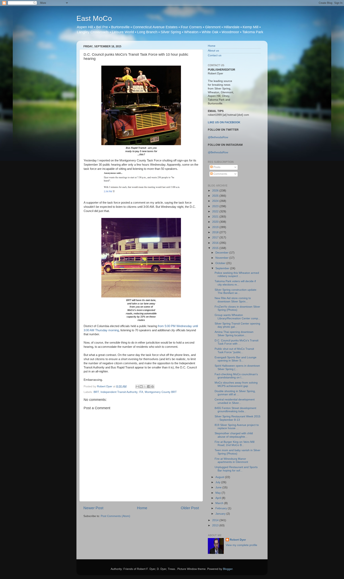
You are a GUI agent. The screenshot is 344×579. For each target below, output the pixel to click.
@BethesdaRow (218, 137)
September (222, 268)
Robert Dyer (238, 539)
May (218, 492)
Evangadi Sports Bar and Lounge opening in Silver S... (235, 359)
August (220, 477)
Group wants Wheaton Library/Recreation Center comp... (237, 317)
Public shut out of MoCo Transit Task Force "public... (234, 350)
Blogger (228, 568)
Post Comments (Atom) (115, 516)
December (222, 252)
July (218, 482)
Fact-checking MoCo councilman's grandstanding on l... (236, 376)
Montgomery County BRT (161, 392)
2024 (215, 200)
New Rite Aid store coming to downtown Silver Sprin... (233, 300)
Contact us (214, 55)
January (220, 513)
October (220, 263)
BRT (96, 392)
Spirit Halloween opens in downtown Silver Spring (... (237, 367)
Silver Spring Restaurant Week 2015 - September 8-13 (237, 418)
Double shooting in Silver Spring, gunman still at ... (235, 393)
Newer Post (93, 508)
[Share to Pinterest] (152, 387)
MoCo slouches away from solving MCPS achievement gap (236, 384)
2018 (215, 232)
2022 (215, 211)
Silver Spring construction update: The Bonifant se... (236, 291)
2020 (215, 221)
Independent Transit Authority (119, 392)
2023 (215, 206)
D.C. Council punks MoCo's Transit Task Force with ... (236, 342)
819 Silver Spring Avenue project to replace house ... (237, 427)
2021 (215, 216)
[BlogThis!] (141, 387)
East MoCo (94, 18)
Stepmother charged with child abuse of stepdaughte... (234, 435)
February (221, 508)
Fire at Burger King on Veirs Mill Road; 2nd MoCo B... (234, 443)
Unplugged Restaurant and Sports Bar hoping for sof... (236, 469)
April (218, 497)
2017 (215, 237)
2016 (215, 242)
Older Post (190, 508)
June (218, 487)
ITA (141, 392)
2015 (215, 248)
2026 (215, 190)
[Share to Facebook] (149, 387)
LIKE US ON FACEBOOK (224, 122)
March (219, 503)
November (222, 257)
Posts (216, 167)
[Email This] (137, 387)
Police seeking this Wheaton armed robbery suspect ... (237, 274)
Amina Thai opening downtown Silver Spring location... (234, 333)
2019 (215, 227)
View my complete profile (241, 545)
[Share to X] (145, 387)
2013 (215, 525)
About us (213, 50)
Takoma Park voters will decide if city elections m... (235, 283)
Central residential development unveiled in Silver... (235, 401)
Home (142, 508)
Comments (220, 173)
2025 (215, 195)
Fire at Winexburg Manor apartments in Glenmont (231, 460)
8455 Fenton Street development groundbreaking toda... (235, 410)
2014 (215, 520)
